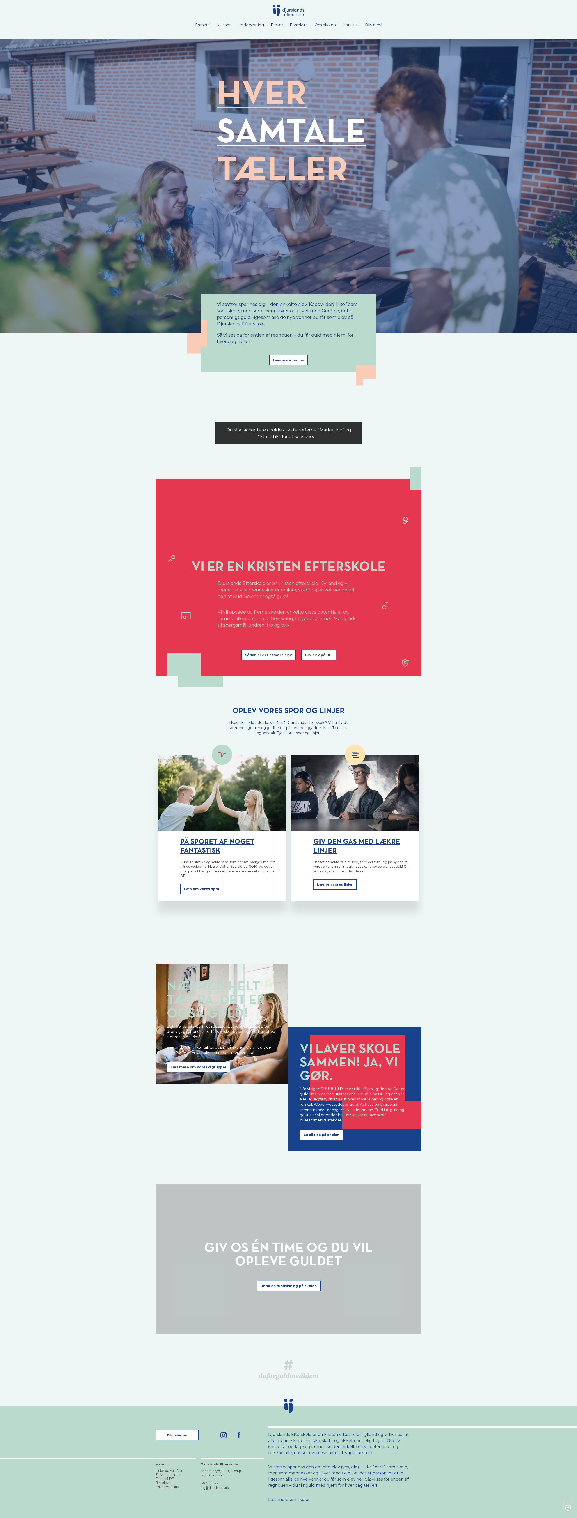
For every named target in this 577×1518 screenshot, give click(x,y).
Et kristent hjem (168, 1475)
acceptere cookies (264, 430)
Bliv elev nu (177, 1435)
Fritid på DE (165, 1479)
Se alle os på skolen (321, 1135)
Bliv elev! (373, 25)
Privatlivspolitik (167, 1487)
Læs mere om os (288, 360)
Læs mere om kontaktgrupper (199, 1067)
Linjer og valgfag (169, 1471)
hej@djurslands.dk (215, 1488)
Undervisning (251, 25)
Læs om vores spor (202, 889)
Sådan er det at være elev (268, 655)
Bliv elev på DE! (318, 655)
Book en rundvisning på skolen (289, 1286)
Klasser (224, 25)
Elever (277, 25)
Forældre (299, 25)
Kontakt (350, 25)
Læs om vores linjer (335, 884)
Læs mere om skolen (289, 1499)
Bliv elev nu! (165, 1483)
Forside (202, 25)
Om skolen (325, 25)
